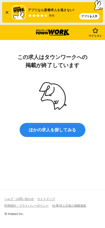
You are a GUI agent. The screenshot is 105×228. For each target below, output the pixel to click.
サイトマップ (46, 198)
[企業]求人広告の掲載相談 (69, 205)
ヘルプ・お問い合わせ (19, 198)
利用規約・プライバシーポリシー (26, 205)
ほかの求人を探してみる (52, 130)
